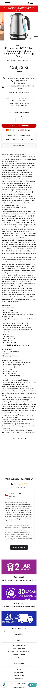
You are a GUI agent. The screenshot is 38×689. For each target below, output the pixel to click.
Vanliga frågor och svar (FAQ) (19, 139)
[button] (32, 685)
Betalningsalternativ (19, 648)
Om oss (19, 669)
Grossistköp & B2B (19, 654)
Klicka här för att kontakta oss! (19, 92)
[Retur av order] (19, 592)
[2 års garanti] (19, 567)
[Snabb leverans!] (19, 618)
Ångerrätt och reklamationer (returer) (19, 651)
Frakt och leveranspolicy (19, 135)
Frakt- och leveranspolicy (19, 645)
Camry (19, 45)
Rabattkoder (19, 678)
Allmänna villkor (19, 672)
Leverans (18, 640)
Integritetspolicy (19, 675)
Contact (19, 657)
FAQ (19, 660)
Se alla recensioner (19, 547)
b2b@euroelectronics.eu (22, 103)
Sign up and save (18, 683)
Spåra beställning (19, 663)
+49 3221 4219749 (20, 106)
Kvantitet (19, 116)
